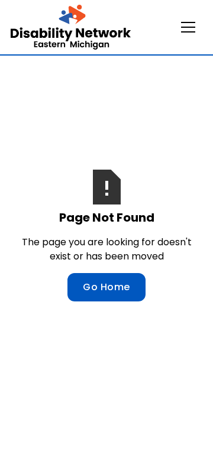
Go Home (106, 287)
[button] (188, 27)
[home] (71, 27)
